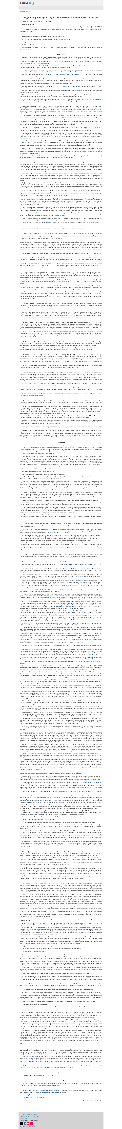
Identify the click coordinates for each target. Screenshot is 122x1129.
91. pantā (28, 108)
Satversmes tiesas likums (28, 1056)
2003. (37, 589)
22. (55, 620)
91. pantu (45, 453)
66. (46, 236)
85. (46, 42)
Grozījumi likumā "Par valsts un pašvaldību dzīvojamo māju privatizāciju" (65, 17)
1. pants (40, 930)
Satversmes (23, 142)
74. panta (72, 589)
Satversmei (47, 119)
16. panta (66, 42)
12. (48, 649)
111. (62, 647)
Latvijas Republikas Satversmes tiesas (33, 21)
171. (81, 642)
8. (20, 236)
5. (96, 236)
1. (26, 142)
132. (79, 764)
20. (56, 133)
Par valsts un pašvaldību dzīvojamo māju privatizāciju (82, 57)
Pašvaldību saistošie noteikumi (29, 1114)
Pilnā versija (24, 1120)
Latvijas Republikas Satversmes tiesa (31, 29)
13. (89, 17)
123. (39, 769)
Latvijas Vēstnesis (51, 532)
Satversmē (43, 929)
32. (46, 1075)
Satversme (22, 108)
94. (92, 654)
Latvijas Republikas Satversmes (40, 19)
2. (72, 608)
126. (42, 769)
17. (75, 42)
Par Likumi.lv (34, 1120)
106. (60, 647)
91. (51, 19)
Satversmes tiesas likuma (57, 42)
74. (98, 70)
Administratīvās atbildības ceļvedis (30, 1116)
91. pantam (71, 447)
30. (44, 1075)
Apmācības (24, 1118)
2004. (43, 649)
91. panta (40, 449)
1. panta (32, 927)
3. (73, 764)
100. (95, 654)
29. (42, 589)
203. (93, 659)
